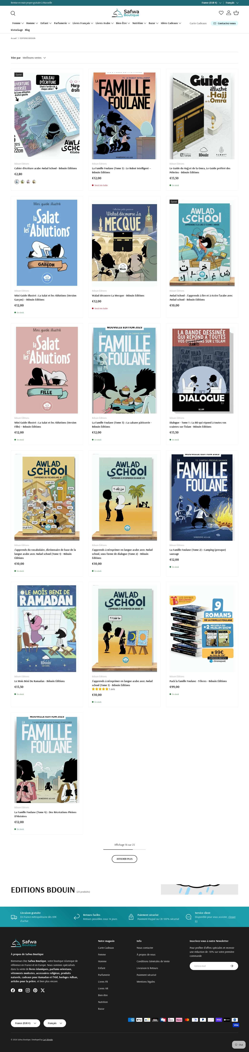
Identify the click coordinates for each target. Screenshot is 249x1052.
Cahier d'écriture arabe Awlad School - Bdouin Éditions (45, 168)
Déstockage (16, 30)
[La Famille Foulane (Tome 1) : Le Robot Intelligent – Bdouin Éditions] (124, 116)
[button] (236, 12)
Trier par (16, 57)
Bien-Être (121, 23)
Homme (30, 23)
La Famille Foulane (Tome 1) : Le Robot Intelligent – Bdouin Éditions (121, 170)
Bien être (103, 995)
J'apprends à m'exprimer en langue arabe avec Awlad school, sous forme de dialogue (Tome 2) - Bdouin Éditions (122, 554)
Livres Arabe (103, 23)
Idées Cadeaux (169, 23)
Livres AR (103, 988)
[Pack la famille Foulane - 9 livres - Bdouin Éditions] (202, 628)
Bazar (152, 23)
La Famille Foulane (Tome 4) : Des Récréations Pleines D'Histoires (45, 814)
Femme (16, 23)
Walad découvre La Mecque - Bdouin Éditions (118, 295)
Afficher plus (124, 858)
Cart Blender (48, 1039)
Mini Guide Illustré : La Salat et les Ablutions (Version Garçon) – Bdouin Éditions (45, 297)
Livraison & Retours (147, 968)
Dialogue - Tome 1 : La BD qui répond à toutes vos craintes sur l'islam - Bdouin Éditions (198, 424)
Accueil (14, 38)
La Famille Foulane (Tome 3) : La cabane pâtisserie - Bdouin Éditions (122, 424)
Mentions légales (146, 981)
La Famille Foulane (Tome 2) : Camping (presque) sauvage (198, 551)
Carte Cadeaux (198, 23)
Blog (27, 30)
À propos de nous (146, 954)
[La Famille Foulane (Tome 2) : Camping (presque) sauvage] (202, 497)
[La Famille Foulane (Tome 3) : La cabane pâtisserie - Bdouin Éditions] (124, 370)
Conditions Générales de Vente (153, 961)
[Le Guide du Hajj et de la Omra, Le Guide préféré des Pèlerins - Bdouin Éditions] (202, 116)
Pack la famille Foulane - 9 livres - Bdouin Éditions (198, 681)
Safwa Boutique (24, 1039)
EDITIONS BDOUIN (27, 38)
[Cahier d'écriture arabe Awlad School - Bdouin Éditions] (46, 116)
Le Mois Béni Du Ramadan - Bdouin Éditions (39, 681)
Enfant (44, 23)
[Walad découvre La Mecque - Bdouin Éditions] (124, 243)
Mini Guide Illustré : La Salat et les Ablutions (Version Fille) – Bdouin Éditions (45, 424)
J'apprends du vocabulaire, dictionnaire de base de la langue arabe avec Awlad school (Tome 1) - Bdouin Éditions (45, 554)
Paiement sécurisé (146, 974)
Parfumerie (60, 23)
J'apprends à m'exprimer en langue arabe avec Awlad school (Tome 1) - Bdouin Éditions (122, 683)
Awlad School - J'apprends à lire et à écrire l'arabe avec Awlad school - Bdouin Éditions (201, 297)
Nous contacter (145, 947)
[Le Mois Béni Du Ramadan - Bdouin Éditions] (46, 628)
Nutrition (137, 23)
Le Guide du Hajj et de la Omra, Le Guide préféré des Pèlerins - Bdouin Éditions (200, 170)
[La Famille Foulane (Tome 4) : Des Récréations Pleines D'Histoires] (46, 759)
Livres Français (81, 23)
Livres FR (103, 981)
